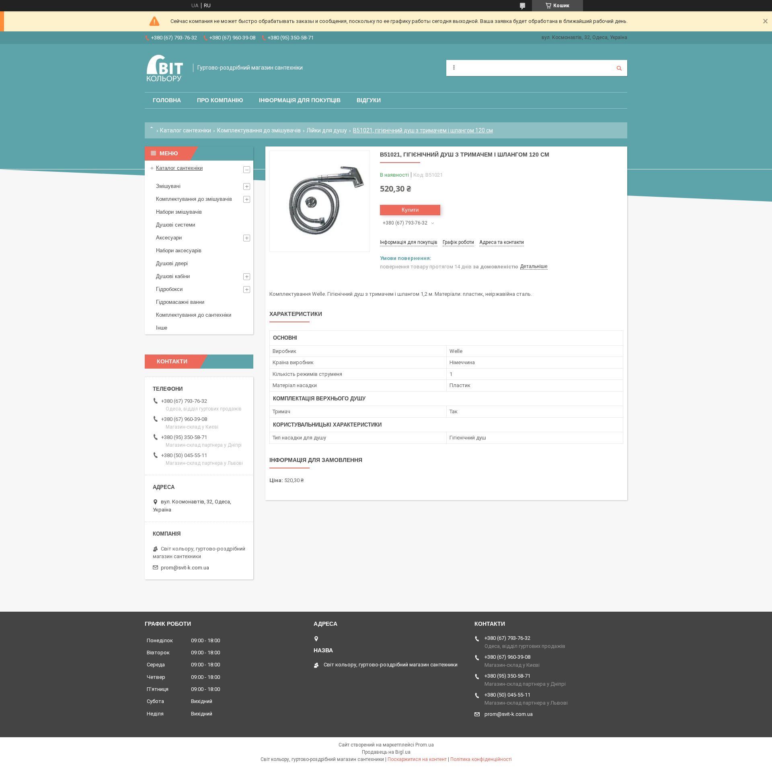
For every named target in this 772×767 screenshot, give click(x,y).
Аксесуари (169, 238)
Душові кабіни (173, 276)
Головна (167, 100)
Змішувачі (168, 186)
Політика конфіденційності (481, 759)
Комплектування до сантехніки (193, 315)
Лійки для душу (326, 130)
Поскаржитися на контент (417, 759)
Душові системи (175, 225)
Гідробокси (169, 289)
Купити (410, 210)
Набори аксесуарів (178, 250)
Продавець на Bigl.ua (386, 752)
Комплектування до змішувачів (259, 130)
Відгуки (369, 100)
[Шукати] (619, 68)
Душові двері (172, 263)
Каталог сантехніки (185, 130)
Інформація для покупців (300, 100)
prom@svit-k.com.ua (185, 568)
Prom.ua (424, 745)
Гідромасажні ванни (180, 302)
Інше (161, 328)
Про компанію (220, 100)
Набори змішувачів (179, 212)
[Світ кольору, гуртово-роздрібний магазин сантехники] (165, 68)
